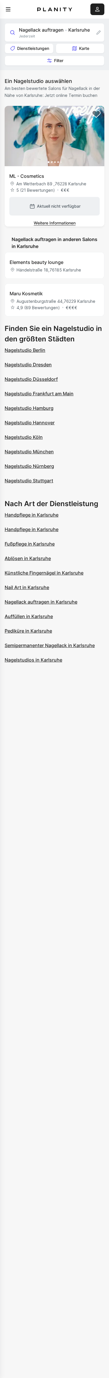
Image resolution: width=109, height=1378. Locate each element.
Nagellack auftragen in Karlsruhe (41, 602)
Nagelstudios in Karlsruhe (33, 660)
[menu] (8, 9)
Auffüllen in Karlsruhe (29, 616)
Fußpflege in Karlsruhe (30, 544)
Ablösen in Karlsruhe (28, 558)
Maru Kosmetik (26, 293)
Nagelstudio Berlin (25, 350)
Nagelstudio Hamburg (29, 408)
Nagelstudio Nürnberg (29, 466)
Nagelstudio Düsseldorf (31, 379)
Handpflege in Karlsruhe (31, 515)
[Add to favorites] (96, 114)
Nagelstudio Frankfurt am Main (39, 393)
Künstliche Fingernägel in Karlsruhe (44, 573)
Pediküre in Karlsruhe (28, 631)
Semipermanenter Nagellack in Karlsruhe (50, 645)
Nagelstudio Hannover (30, 422)
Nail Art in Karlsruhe (27, 587)
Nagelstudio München (29, 451)
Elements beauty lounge (36, 262)
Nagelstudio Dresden (28, 364)
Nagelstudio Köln (24, 437)
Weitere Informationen (55, 222)
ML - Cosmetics (26, 176)
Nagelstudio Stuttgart (29, 481)
